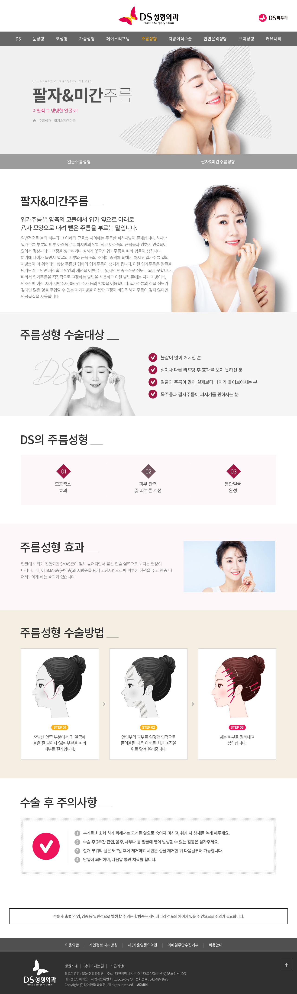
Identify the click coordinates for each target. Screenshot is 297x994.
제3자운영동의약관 (143, 945)
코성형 (61, 38)
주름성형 (149, 38)
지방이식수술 (180, 38)
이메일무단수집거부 (183, 945)
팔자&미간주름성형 (218, 161)
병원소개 (71, 965)
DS (18, 38)
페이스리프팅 (118, 38)
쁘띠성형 (246, 38)
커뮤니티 (273, 38)
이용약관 (72, 945)
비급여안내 (118, 965)
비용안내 (216, 945)
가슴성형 (87, 38)
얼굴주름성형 (79, 161)
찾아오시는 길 (94, 965)
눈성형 (38, 38)
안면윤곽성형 (215, 38)
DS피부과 (273, 18)
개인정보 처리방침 (103, 945)
